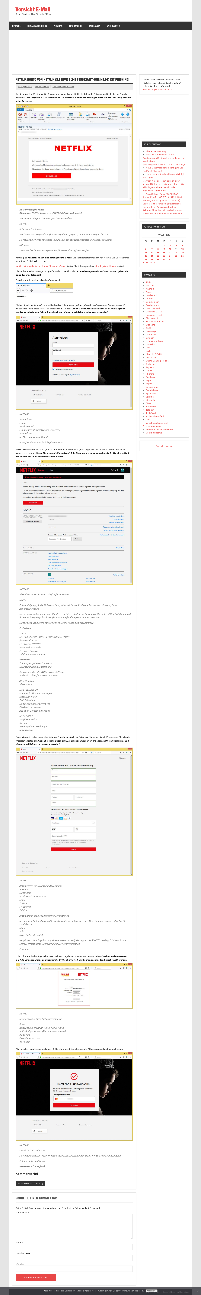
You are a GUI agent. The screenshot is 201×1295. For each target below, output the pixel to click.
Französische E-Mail (155, 321)
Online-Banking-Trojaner (157, 360)
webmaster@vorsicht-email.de (157, 89)
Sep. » (152, 262)
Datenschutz (113, 25)
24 (170, 255)
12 (182, 248)
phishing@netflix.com (105, 266)
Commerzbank (153, 301)
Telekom (150, 409)
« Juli (145, 262)
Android (150, 288)
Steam (149, 403)
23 (164, 255)
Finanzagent (75, 25)
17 (170, 252)
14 (152, 252)
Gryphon (150, 337)
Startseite (150, 399)
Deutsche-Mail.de (164, 446)
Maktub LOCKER (154, 354)
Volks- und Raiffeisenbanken (160, 429)
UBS (148, 419)
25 (176, 255)
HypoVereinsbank (154, 341)
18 (176, 252)
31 (170, 259)
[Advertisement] (100, 51)
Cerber (149, 298)
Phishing (58, 25)
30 (164, 259)
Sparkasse (151, 393)
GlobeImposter (153, 324)
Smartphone (152, 386)
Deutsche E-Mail (25, 1183)
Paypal (149, 370)
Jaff (148, 347)
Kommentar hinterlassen (63, 86)
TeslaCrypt (151, 413)
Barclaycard (151, 295)
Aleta (148, 282)
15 (158, 252)
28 (152, 259)
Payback (150, 367)
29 (158, 259)
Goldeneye (151, 331)
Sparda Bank (152, 390)
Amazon (150, 285)
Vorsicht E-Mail (33, 9)
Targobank (151, 406)
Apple (149, 291)
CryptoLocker (152, 305)
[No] (197, 1291)
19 (182, 252)
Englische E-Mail (154, 314)
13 (146, 252)
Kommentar (22, 1212)
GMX (148, 327)
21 (152, 255)
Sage (148, 380)
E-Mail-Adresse (24, 1253)
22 (158, 255)
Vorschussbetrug (154, 432)
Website (20, 1264)
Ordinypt (150, 363)
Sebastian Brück (42, 86)
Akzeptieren (151, 1291)
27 (146, 259)
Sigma (149, 383)
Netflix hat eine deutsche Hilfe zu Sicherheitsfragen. (41, 266)
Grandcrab (151, 334)
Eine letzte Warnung (156, 151)
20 (146, 255)
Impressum (94, 25)
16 (164, 252)
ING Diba (150, 344)
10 (170, 248)
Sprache (16, 25)
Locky (148, 350)
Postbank (150, 377)
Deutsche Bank (153, 308)
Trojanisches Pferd (37, 25)
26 (182, 255)
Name (19, 1242)
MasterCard (151, 357)
